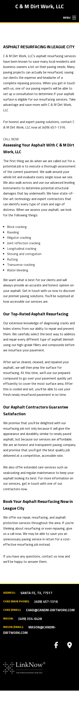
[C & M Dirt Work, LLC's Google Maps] (69, 646)
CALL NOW (11, 139)
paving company (64, 444)
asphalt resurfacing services (56, 55)
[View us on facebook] (56, 646)
